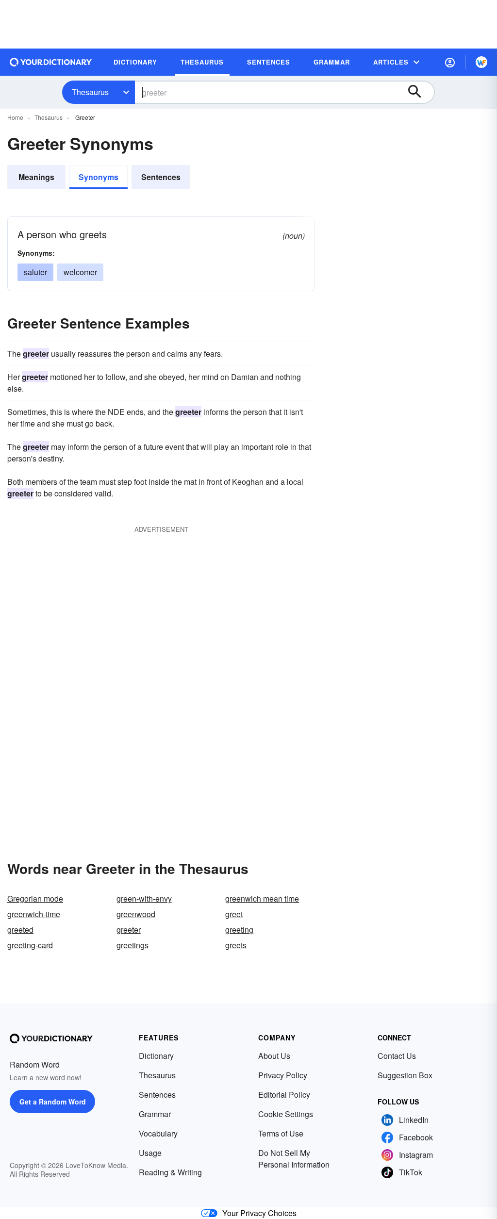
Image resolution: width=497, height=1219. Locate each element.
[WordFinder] (481, 62)
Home (15, 117)
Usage (150, 1152)
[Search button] (419, 92)
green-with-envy (144, 898)
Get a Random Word (52, 1101)
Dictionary (156, 1055)
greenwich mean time (262, 898)
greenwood (135, 914)
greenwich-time (33, 914)
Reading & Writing (170, 1172)
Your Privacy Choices (259, 1213)
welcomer (80, 272)
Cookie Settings (285, 1114)
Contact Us (397, 1055)
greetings (132, 945)
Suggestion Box (405, 1075)
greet (234, 914)
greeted (20, 929)
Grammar (155, 1114)
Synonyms (98, 176)
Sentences (161, 176)
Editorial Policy (284, 1094)
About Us (274, 1055)
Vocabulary (158, 1133)
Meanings (36, 176)
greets (236, 945)
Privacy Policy (282, 1075)
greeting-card (30, 945)
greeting (239, 929)
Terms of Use (280, 1133)
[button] (450, 62)
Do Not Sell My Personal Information (294, 1158)
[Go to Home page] (51, 62)
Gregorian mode (35, 898)
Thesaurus (90, 92)
